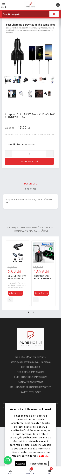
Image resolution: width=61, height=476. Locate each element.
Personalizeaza (38, 463)
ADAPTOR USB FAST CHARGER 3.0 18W (43, 277)
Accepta (20, 463)
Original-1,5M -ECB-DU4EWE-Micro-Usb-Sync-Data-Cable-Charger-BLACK (17, 277)
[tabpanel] (18, 273)
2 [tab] (33, 311)
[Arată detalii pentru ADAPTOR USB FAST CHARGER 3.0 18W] (43, 252)
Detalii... (44, 455)
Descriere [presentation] (30, 184)
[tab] (30, 183)
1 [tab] (28, 311)
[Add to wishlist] (10, 299)
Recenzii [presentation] (30, 189)
